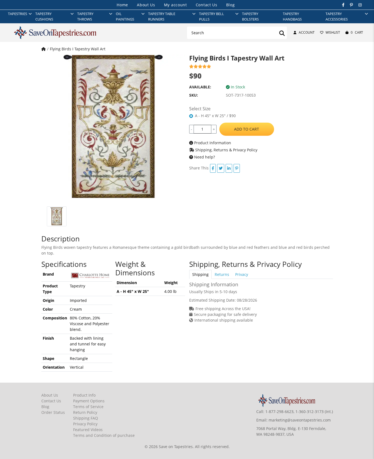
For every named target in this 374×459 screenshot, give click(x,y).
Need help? (204, 157)
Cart (357, 32)
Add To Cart (246, 129)
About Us (146, 4)
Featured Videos (88, 429)
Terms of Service (88, 406)
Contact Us (206, 4)
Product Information (212, 142)
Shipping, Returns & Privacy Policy (225, 149)
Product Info (84, 395)
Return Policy (85, 412)
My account (175, 4)
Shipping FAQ (85, 418)
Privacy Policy (85, 423)
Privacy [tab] (241, 274)
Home (122, 4)
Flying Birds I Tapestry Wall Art (77, 48)
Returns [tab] (222, 274)
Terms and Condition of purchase (104, 435)
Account (307, 32)
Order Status (53, 412)
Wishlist (333, 32)
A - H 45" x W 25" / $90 (215, 115)
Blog (230, 4)
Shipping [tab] (200, 274)
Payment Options (89, 400)
